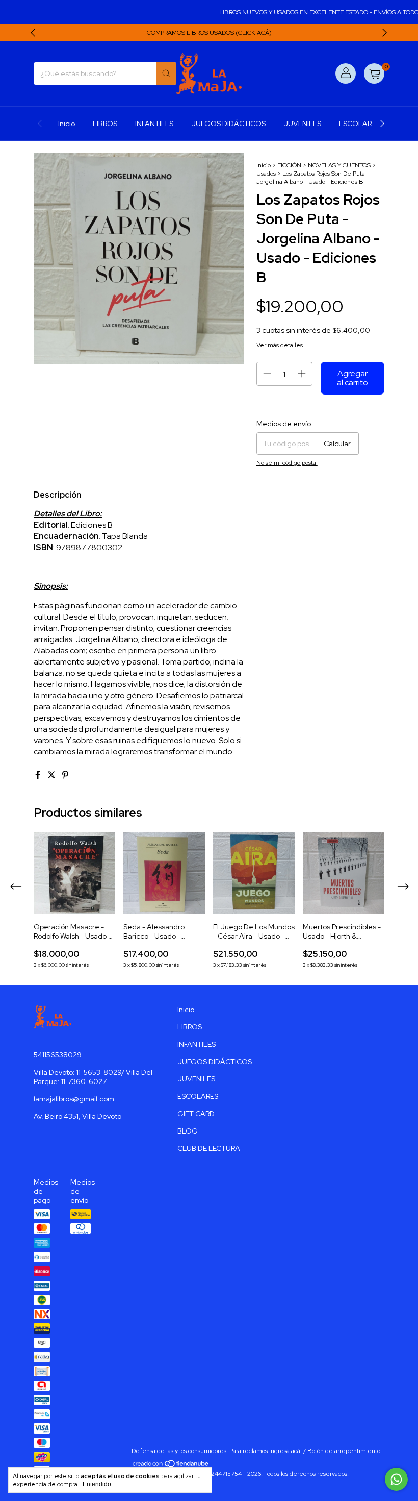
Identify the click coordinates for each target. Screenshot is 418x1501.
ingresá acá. (285, 1451)
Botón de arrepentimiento (343, 1451)
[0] (374, 73)
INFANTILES (154, 123)
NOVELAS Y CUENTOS (339, 165)
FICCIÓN (289, 165)
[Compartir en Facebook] (38, 775)
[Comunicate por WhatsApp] (396, 1479)
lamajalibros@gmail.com (74, 1098)
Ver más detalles (279, 345)
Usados (266, 173)
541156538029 (58, 1055)
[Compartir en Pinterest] (65, 775)
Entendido (97, 1484)
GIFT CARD (196, 1113)
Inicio (66, 123)
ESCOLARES (359, 123)
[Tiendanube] (171, 1466)
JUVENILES (302, 123)
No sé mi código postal (287, 463)
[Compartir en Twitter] (52, 775)
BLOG (187, 1131)
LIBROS (105, 123)
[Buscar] (166, 73)
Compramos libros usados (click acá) (209, 33)
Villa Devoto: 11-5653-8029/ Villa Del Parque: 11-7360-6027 (93, 1077)
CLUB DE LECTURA (208, 1148)
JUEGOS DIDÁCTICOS (228, 123)
